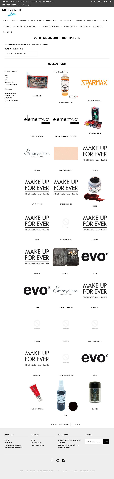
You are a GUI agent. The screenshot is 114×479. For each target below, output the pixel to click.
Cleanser (94, 307)
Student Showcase (50, 26)
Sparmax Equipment (11, 100)
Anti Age (37, 170)
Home (5, 21)
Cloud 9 (6, 26)
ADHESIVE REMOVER (66, 102)
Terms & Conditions (37, 445)
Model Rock (65, 21)
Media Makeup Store (40, 471)
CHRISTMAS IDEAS (11, 84)
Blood (95, 206)
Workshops (69, 26)
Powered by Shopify (88, 471)
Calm (95, 274)
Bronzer (95, 240)
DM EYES (95, 409)
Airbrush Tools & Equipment (65, 136)
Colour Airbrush (94, 341)
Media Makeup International (13, 447)
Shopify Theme (54, 471)
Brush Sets (66, 274)
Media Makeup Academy (13, 445)
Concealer (37, 375)
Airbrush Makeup (10, 93)
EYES (6, 77)
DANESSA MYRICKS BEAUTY (87, 21)
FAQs (33, 440)
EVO (105, 21)
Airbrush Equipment (94, 100)
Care (37, 307)
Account (97, 1)
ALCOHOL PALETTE (95, 133)
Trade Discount (36, 443)
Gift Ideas (17, 26)
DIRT (65, 416)
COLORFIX (66, 341)
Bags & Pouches (66, 204)
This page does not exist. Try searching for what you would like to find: (27, 44)
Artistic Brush (37, 204)
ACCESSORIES (9, 82)
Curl (95, 375)
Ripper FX (7, 32)
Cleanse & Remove (66, 307)
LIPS (6, 80)
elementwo (36, 21)
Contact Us (98, 26)
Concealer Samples (66, 375)
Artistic (95, 170)
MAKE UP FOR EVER (18, 21)
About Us (83, 26)
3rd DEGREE (37, 96)
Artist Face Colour (66, 170)
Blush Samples (65, 240)
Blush (37, 240)
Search (7, 440)
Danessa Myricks (37, 409)
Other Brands (30, 26)
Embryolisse (52, 21)
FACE (6, 75)
